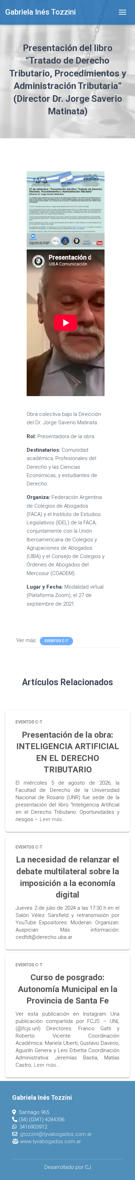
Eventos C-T (56, 641)
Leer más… (52, 819)
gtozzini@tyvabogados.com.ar (56, 1134)
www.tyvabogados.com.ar (50, 1141)
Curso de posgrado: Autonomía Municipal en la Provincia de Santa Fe (67, 989)
